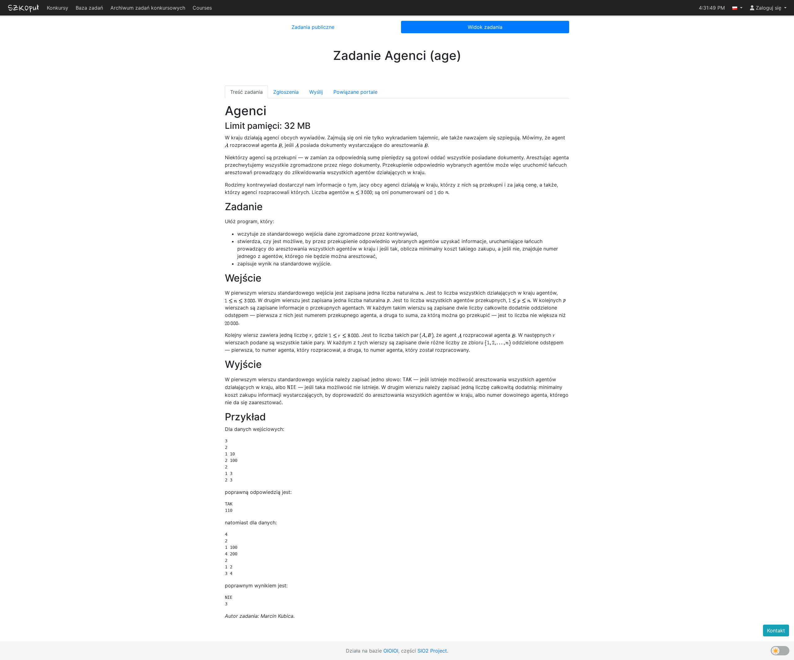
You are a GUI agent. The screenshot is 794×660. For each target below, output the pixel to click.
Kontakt (776, 630)
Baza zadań (89, 8)
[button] (737, 8)
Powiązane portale (355, 92)
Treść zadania (246, 92)
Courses (202, 8)
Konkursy (57, 8)
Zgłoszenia (286, 92)
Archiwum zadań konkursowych (147, 8)
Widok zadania (485, 27)
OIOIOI (390, 651)
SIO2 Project (432, 651)
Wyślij (316, 92)
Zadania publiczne (313, 27)
